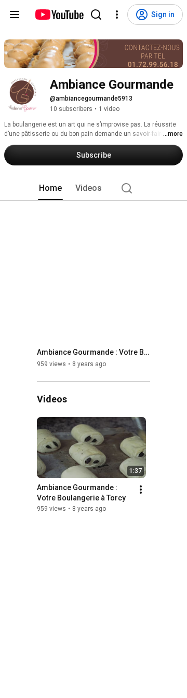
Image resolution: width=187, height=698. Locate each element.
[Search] (96, 14)
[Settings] (117, 14)
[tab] (50, 188)
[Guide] (14, 14)
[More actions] (140, 490)
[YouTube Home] (59, 14)
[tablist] (93, 188)
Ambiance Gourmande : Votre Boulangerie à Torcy (94, 352)
